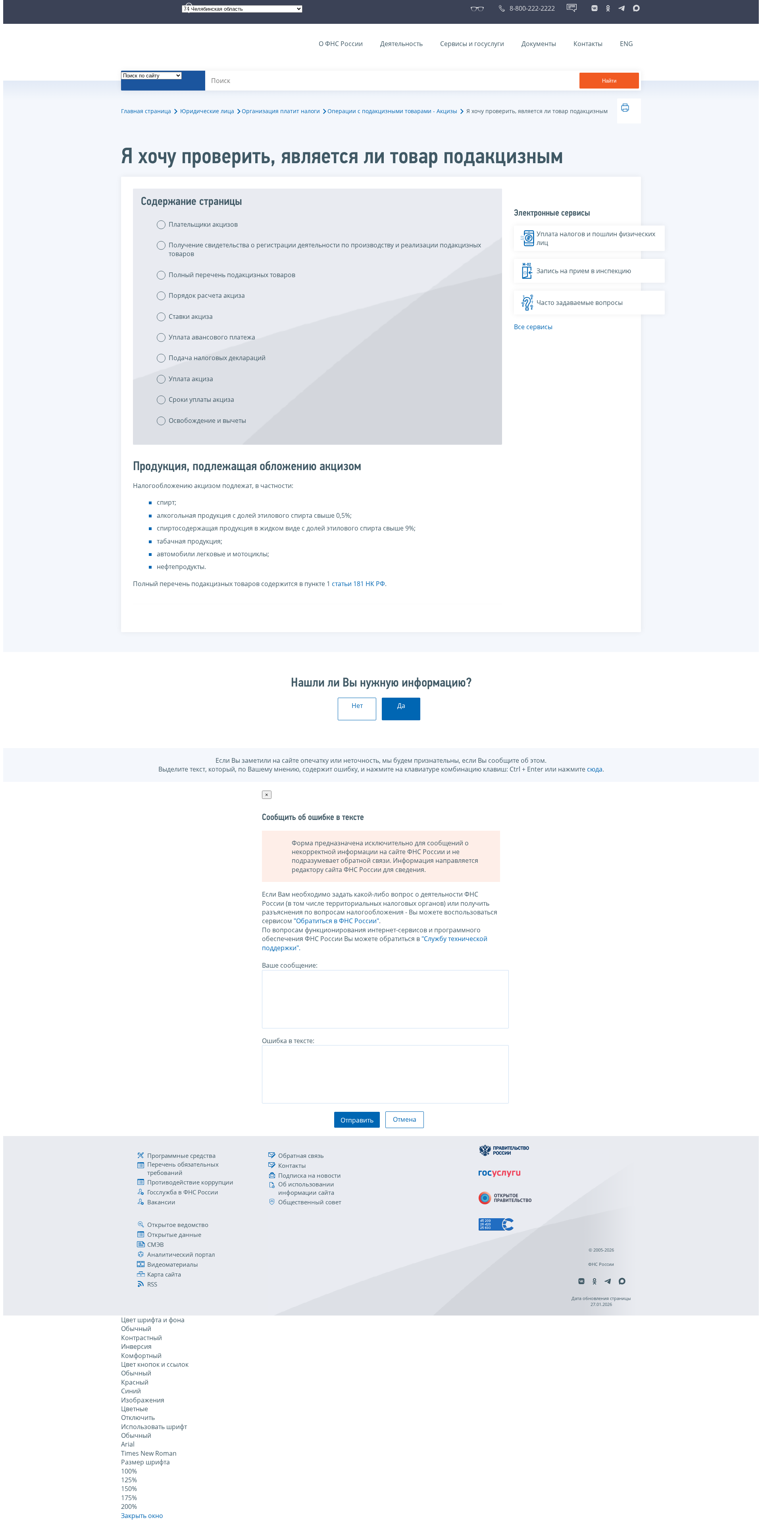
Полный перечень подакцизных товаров (232, 274)
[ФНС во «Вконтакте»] (594, 8)
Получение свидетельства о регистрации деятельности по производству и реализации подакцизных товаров (325, 249)
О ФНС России (341, 43)
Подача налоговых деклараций (217, 357)
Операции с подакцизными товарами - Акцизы (392, 111)
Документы (538, 43)
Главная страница (146, 111)
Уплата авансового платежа (212, 337)
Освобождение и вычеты (207, 420)
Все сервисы (533, 326)
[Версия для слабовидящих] (479, 8)
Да (401, 705)
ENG (626, 43)
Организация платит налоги (281, 111)
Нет (357, 705)
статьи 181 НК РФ (358, 583)
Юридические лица (207, 111)
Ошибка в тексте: (288, 1040)
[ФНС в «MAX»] (635, 8)
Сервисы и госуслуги (472, 43)
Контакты (587, 43)
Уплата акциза (191, 378)
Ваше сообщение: (290, 965)
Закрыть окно (142, 1515)
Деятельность (401, 43)
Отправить (357, 1120)
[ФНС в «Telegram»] (621, 8)
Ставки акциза (191, 316)
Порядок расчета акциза (207, 295)
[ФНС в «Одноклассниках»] (608, 8)
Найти (609, 81)
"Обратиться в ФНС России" (336, 920)
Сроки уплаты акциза (201, 399)
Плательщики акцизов (203, 224)
